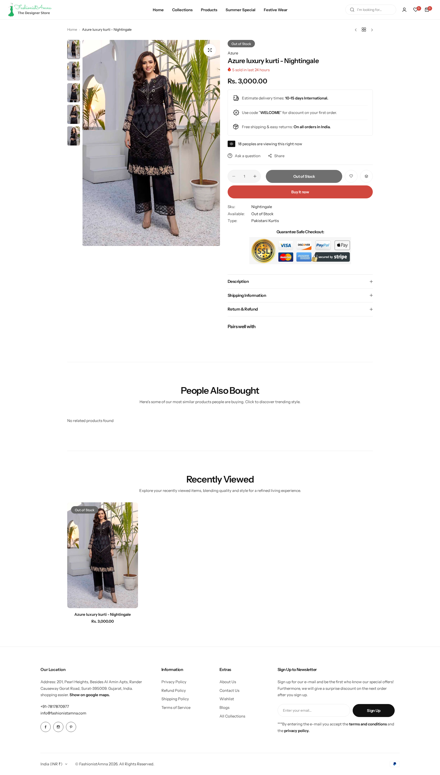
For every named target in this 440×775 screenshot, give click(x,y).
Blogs (224, 707)
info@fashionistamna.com (63, 713)
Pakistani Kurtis (265, 220)
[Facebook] (45, 727)
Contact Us (229, 690)
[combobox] (370, 10)
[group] (151, 143)
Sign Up (373, 710)
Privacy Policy (173, 681)
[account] (404, 9)
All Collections (232, 716)
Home (72, 29)
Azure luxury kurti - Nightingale (102, 614)
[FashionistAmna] (30, 10)
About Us (227, 681)
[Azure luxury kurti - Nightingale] (102, 555)
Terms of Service (175, 707)
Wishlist (226, 698)
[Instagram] (58, 727)
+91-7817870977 (54, 706)
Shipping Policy (175, 698)
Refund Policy (173, 690)
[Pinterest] (71, 727)
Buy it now (300, 191)
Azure (233, 53)
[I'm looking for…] (352, 10)
